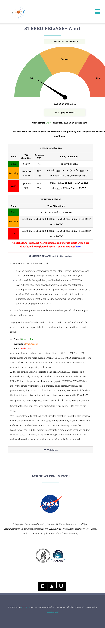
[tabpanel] (50, 352)
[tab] (50, 256)
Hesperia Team (52, 612)
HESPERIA (26, 607)
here (78, 246)
